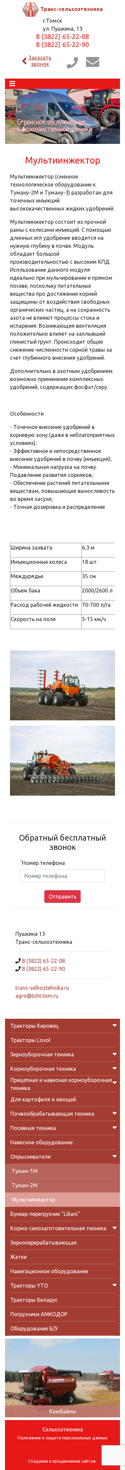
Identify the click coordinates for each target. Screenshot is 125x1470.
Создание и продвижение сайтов (62, 1461)
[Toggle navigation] (12, 84)
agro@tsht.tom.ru (36, 996)
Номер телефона (42, 862)
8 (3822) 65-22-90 (62, 44)
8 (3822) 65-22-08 (62, 36)
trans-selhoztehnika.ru (42, 988)
